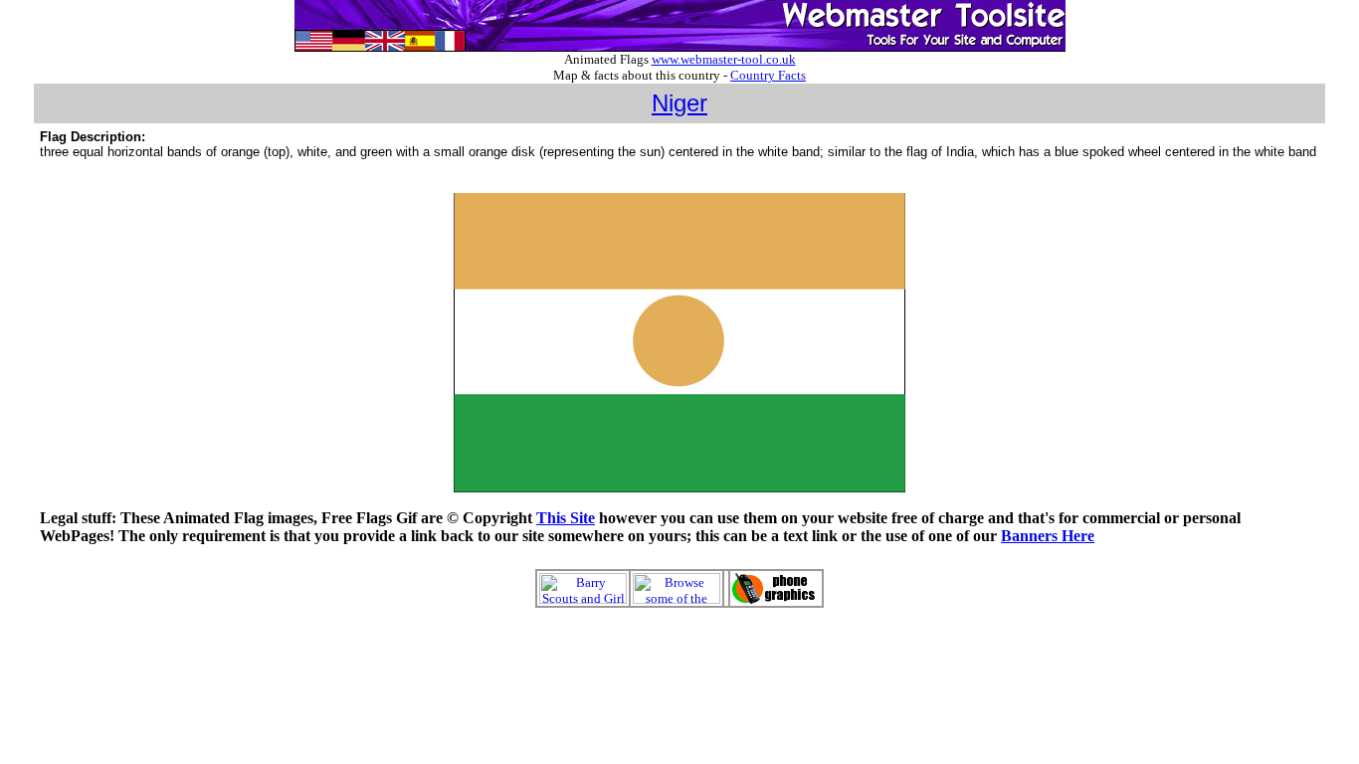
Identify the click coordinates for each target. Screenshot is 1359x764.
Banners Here (1047, 535)
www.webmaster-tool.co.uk (724, 59)
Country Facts (768, 75)
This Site (565, 517)
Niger (679, 103)
